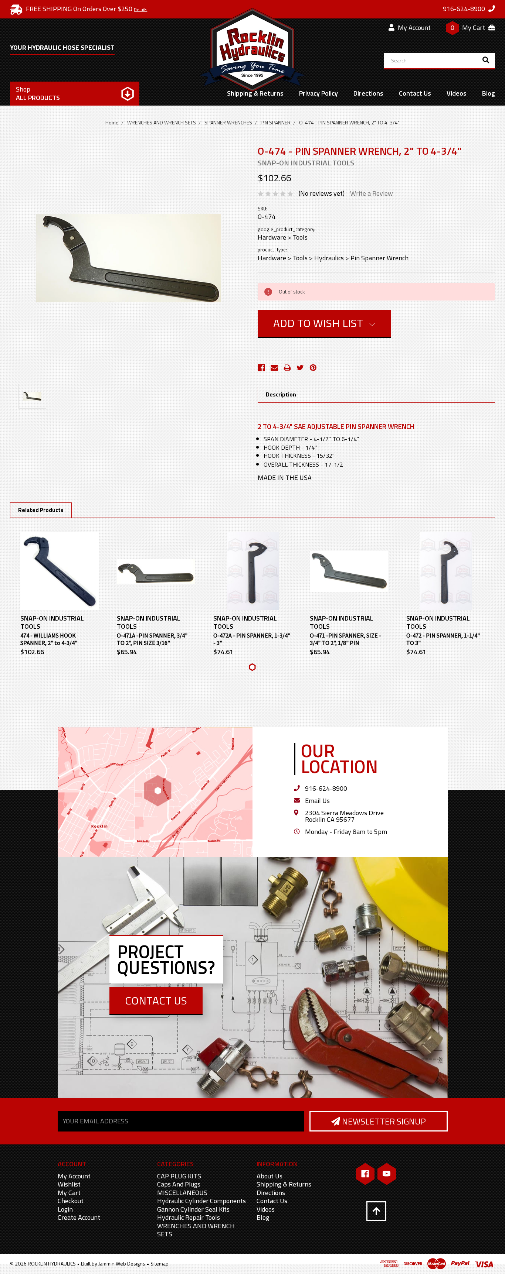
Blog (488, 93)
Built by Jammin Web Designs (113, 1263)
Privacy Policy (318, 93)
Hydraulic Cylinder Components (201, 1201)
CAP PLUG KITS (179, 1176)
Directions (368, 93)
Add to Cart (59, 579)
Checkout (71, 1201)
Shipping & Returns (255, 93)
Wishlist (69, 1184)
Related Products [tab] (41, 510)
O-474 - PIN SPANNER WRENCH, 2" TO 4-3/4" (349, 122)
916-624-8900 (326, 788)
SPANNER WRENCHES (228, 122)
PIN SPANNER (276, 122)
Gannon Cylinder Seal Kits (193, 1209)
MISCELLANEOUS (182, 1193)
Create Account (79, 1217)
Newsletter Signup (383, 1121)
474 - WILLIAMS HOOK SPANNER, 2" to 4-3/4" (48, 639)
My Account (413, 27)
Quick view (59, 563)
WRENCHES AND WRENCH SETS (161, 122)
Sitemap (159, 1263)
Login (65, 1209)
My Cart (69, 1193)
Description (281, 394)
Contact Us (415, 93)
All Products (38, 93)
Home (112, 122)
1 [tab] (252, 667)
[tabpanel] (59, 594)
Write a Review (371, 193)
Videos (457, 93)
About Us (269, 1176)
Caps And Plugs (178, 1184)
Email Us (317, 801)
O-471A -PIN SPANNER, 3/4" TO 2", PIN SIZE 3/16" (152, 639)
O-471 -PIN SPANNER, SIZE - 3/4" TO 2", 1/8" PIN (345, 639)
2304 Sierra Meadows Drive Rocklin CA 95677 (344, 816)
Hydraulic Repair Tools (188, 1217)
